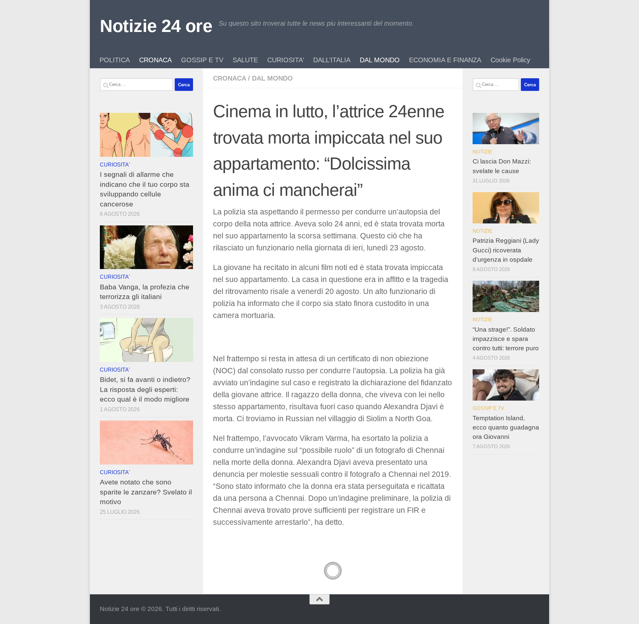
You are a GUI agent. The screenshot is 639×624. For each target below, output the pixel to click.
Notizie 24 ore (156, 26)
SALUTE (245, 60)
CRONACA (155, 60)
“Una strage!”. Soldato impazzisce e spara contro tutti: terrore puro (506, 339)
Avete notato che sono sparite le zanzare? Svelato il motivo (146, 491)
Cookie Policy (510, 60)
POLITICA (115, 60)
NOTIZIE (482, 152)
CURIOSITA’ (285, 60)
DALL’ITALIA (331, 60)
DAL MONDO (380, 60)
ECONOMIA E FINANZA (445, 60)
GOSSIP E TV (202, 60)
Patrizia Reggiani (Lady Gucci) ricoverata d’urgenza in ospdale (506, 250)
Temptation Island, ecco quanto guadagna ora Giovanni (506, 427)
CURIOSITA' (115, 164)
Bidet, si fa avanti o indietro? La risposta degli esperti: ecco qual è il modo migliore (145, 389)
